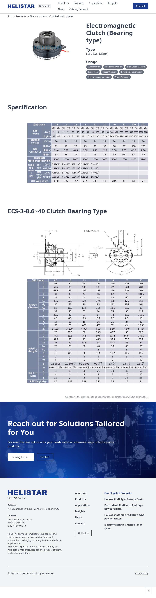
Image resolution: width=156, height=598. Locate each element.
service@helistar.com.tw (20, 519)
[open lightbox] (50, 45)
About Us (63, 3)
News (61, 9)
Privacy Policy (141, 573)
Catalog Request (78, 9)
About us (80, 493)
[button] (44, 6)
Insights (112, 3)
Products (79, 3)
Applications (96, 3)
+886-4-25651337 (16, 522)
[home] (23, 6)
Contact (140, 6)
